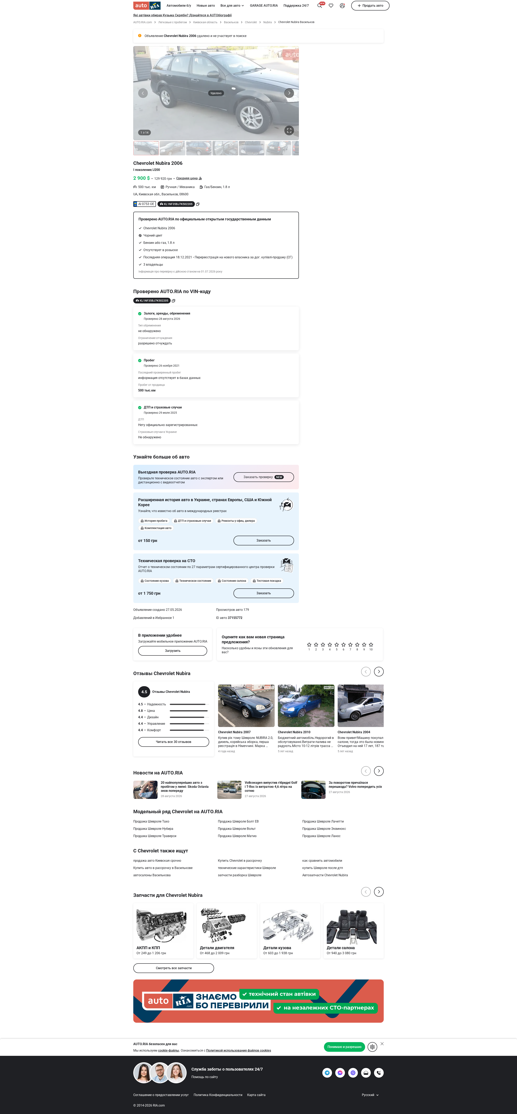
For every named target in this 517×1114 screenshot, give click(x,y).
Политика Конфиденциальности (218, 1095)
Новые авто (206, 5)
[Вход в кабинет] (342, 6)
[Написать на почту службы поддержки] (366, 1073)
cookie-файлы (168, 1050)
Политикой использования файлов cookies (238, 1050)
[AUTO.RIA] (147, 6)
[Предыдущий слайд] (143, 93)
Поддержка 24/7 (296, 5)
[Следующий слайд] (289, 93)
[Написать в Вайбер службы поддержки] (353, 1073)
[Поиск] (320, 6)
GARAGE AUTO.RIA (264, 5)
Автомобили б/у (179, 5)
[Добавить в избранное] (331, 6)
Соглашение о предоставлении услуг (161, 1095)
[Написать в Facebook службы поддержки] (340, 1073)
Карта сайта (256, 1095)
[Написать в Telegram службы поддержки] (327, 1073)
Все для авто (230, 5)
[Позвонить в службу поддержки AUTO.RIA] (379, 1073)
